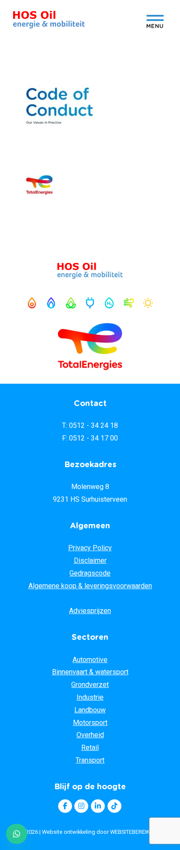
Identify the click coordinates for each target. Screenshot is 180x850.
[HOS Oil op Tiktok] (114, 806)
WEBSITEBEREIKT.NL (135, 832)
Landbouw (90, 710)
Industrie (90, 697)
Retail (90, 747)
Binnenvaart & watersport (90, 672)
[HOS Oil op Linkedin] (98, 806)
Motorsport (90, 722)
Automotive (90, 660)
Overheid (90, 735)
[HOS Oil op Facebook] (65, 806)
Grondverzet (90, 684)
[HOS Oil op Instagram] (81, 806)
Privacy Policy (90, 548)
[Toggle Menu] (155, 20)
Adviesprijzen (90, 611)
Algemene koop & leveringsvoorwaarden (90, 586)
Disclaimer (90, 560)
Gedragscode (90, 573)
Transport (90, 760)
